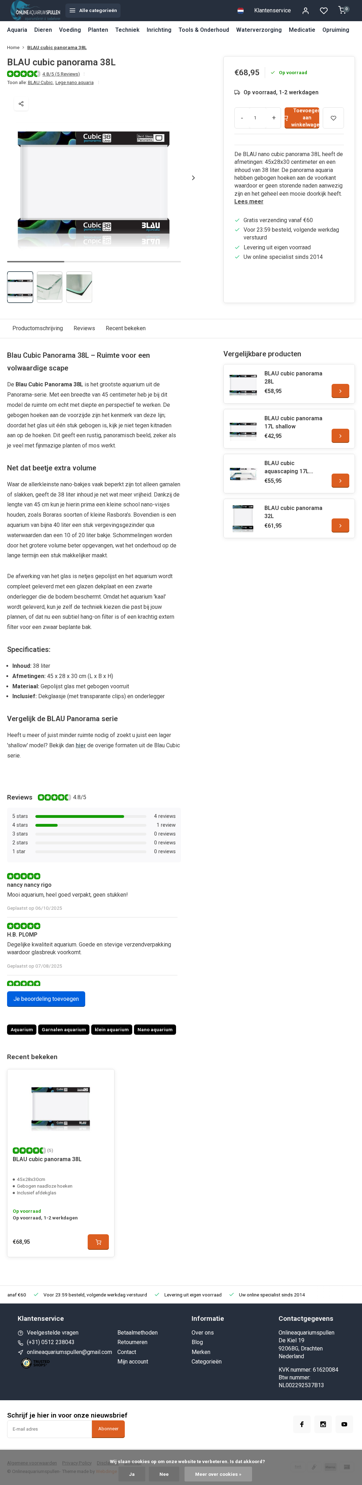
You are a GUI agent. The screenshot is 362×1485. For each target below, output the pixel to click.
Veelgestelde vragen (52, 1332)
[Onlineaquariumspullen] (35, 10)
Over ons (203, 1332)
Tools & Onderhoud (204, 29)
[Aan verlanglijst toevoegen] (104, 1080)
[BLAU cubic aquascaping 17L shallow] (243, 473)
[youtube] (344, 1424)
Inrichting (159, 29)
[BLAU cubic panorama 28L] (243, 384)
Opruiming (335, 29)
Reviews (84, 328)
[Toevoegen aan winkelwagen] (98, 1242)
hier (81, 745)
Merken (201, 1352)
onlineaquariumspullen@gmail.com (69, 1352)
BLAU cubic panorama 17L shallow (293, 422)
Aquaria (17, 29)
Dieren (43, 29)
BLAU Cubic (41, 82)
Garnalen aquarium (64, 1029)
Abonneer (108, 1428)
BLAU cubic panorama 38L (57, 47)
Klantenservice (272, 10)
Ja (132, 1474)
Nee (164, 1474)
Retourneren (132, 1342)
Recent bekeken (126, 328)
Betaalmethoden (137, 1332)
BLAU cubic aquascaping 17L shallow (286, 467)
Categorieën (207, 1361)
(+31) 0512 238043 (51, 1342)
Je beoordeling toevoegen (46, 999)
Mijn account (132, 1361)
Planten (98, 29)
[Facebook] (302, 1424)
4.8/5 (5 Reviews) (61, 74)
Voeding (70, 29)
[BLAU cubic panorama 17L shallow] (243, 429)
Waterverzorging (259, 29)
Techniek (127, 29)
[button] (193, 177)
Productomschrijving (37, 328)
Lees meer (248, 201)
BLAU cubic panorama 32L (293, 512)
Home (13, 47)
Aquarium (22, 1029)
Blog (197, 1342)
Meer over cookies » (218, 1474)
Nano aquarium (155, 1029)
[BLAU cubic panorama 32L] (243, 518)
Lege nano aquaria (75, 82)
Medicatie (302, 29)
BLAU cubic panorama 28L (293, 377)
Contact (126, 1352)
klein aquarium (112, 1029)
